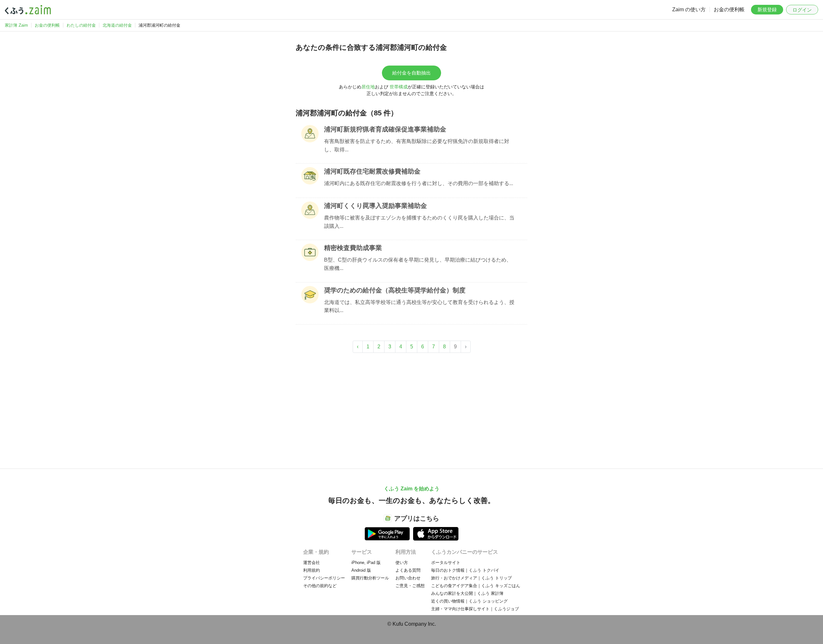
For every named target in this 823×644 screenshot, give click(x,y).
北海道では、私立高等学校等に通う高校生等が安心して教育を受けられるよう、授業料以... (419, 306)
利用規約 (311, 570)
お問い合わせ (408, 578)
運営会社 (311, 562)
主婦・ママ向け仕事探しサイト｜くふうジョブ (475, 608)
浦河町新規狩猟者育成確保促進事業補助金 (385, 129)
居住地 (368, 86)
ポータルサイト (445, 562)
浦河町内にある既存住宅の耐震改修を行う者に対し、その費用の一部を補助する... (418, 183)
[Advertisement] (411, 407)
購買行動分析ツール (370, 578)
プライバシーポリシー (324, 578)
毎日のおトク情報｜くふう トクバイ (465, 570)
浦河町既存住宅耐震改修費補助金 (372, 171)
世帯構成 (399, 86)
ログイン (802, 10)
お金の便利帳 (729, 9)
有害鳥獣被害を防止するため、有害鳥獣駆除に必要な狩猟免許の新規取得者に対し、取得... (416, 145)
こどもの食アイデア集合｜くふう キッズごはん (475, 585)
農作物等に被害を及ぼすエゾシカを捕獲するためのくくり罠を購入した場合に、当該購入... (419, 222)
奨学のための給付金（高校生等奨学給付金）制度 (395, 290)
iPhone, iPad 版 (366, 562)
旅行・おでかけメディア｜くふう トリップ (471, 578)
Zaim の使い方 (689, 9)
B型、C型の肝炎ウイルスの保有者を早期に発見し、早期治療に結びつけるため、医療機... (417, 264)
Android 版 (361, 570)
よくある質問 (408, 570)
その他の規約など (320, 585)
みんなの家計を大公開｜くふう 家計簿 (467, 593)
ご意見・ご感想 (410, 585)
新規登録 (767, 9)
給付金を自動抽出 (411, 73)
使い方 (401, 562)
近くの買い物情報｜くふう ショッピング (469, 601)
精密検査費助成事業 (353, 247)
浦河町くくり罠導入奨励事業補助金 (375, 205)
